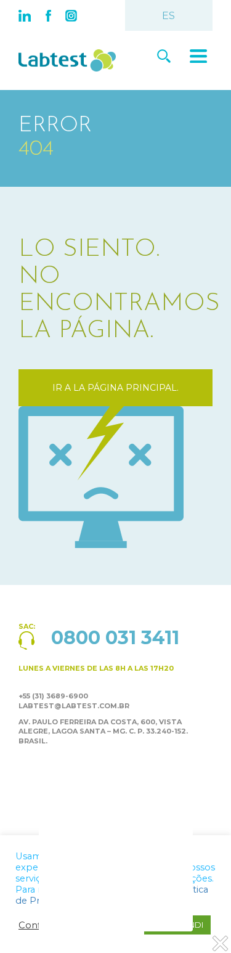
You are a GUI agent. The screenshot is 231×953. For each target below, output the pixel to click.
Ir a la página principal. (115, 387)
